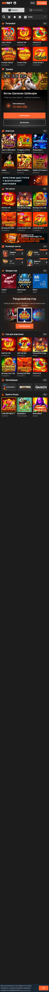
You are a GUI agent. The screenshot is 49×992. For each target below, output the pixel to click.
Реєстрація (42, 3)
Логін (33, 3)
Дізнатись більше (25, 990)
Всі (45, 23)
